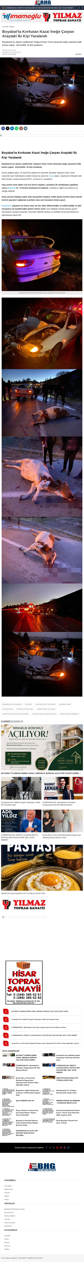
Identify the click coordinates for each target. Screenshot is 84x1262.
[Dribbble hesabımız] (65, 1148)
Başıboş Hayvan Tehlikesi (12, 704)
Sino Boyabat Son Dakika (46, 709)
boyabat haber (65, 704)
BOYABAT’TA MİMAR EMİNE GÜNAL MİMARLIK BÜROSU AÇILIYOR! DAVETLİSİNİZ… (40, 1011)
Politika (6, 1249)
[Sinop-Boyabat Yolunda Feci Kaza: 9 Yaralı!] (49, 1122)
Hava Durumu (9, 1212)
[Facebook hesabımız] (46, 1148)
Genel (6, 1239)
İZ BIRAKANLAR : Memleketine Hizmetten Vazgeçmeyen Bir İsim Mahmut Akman (39, 1027)
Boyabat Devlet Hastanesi (46, 704)
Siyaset (6, 1242)
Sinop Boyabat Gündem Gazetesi (44, 714)
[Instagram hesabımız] (53, 1148)
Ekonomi (7, 1246)
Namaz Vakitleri (9, 1216)
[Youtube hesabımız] (57, 1148)
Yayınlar (7, 1219)
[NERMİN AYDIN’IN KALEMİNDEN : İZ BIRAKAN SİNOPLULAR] (49, 1104)
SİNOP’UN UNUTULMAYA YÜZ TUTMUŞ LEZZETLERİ (41, 8)
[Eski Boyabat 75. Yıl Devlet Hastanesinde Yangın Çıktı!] (49, 1094)
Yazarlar (7, 1193)
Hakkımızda (8, 1189)
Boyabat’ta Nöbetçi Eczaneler (14, 1209)
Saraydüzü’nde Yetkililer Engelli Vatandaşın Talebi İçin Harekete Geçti (35, 1019)
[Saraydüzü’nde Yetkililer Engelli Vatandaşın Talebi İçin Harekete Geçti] (21, 788)
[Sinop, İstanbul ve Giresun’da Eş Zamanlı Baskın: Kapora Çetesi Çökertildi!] (8, 1115)
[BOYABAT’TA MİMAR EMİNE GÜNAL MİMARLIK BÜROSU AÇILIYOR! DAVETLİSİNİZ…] (42, 747)
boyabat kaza (8, 709)
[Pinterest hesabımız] (61, 1148)
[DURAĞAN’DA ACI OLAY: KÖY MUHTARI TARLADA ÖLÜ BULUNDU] (8, 1135)
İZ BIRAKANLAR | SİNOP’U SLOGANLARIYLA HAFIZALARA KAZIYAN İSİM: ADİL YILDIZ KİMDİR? (44, 1035)
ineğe (51, 176)
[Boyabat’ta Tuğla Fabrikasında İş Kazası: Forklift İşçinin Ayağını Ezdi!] (8, 1094)
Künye (6, 1199)
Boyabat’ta (7, 206)
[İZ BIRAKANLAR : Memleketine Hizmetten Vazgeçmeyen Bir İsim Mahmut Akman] (63, 788)
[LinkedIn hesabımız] (68, 1148)
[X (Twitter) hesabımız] (50, 1148)
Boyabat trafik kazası (25, 709)
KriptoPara (8, 1226)
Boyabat (78, 54)
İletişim (6, 1196)
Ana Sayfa (7, 1186)
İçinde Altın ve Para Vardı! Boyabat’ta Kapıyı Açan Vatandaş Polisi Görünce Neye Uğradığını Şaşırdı (45, 1043)
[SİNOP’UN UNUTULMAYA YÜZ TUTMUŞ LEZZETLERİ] (42, 868)
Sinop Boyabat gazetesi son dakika (16, 714)
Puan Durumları (9, 1222)
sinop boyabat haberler (70, 714)
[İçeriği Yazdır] (25, 128)
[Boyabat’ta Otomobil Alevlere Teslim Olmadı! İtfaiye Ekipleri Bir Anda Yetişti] (8, 1125)
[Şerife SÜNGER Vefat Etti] (8, 1106)
